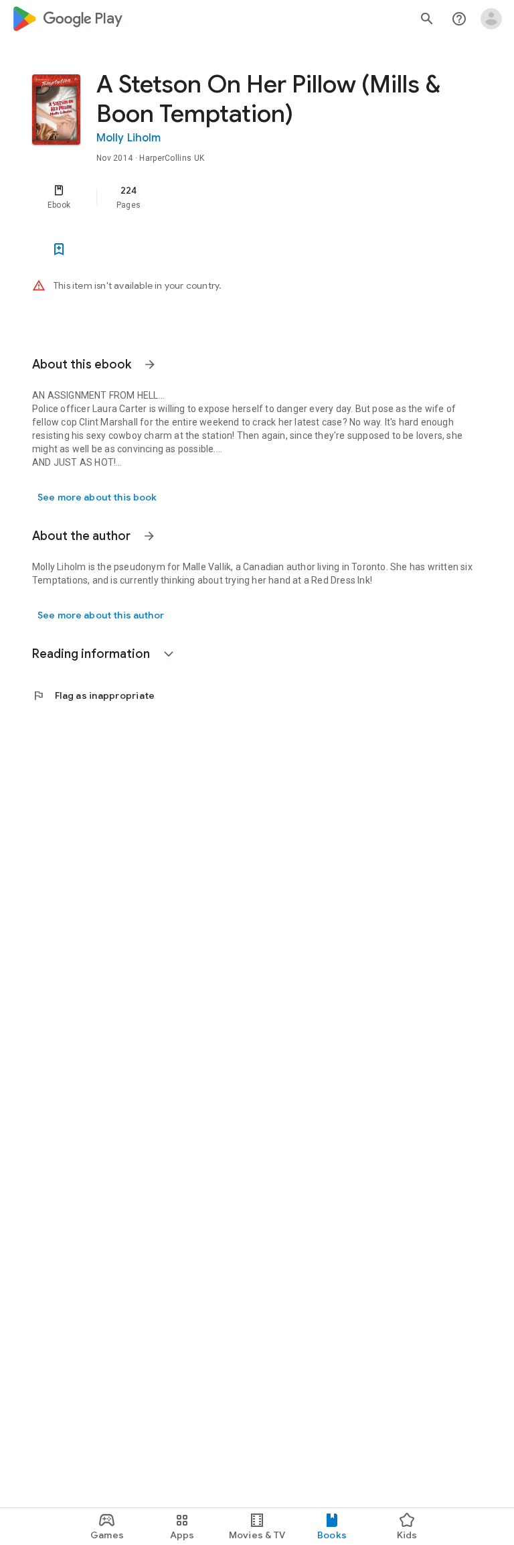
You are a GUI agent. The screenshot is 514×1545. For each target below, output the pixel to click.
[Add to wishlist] (59, 249)
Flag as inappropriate (93, 695)
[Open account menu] (491, 19)
